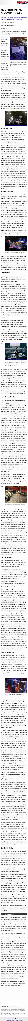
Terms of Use (12, 1014)
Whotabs (23, 1007)
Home (24, 1018)
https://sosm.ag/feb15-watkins (8, 331)
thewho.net (19, 1018)
